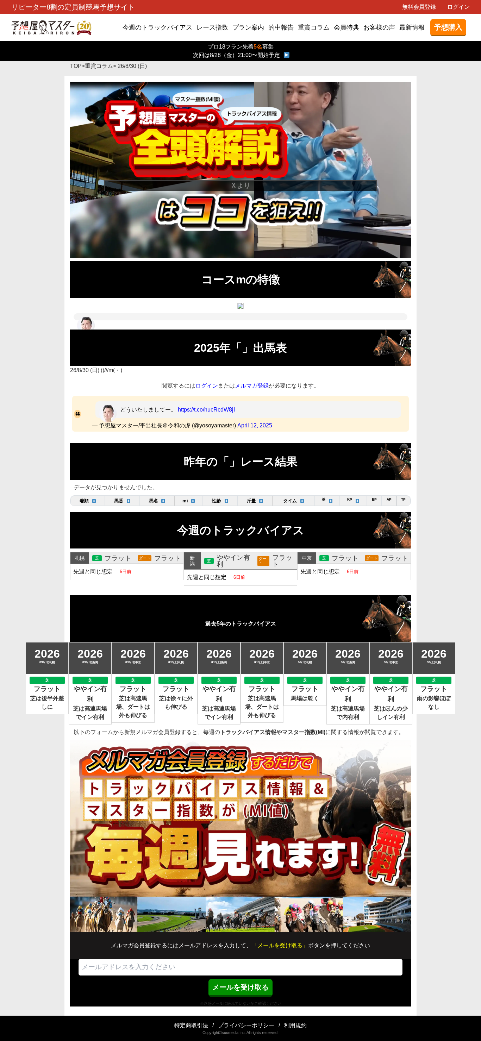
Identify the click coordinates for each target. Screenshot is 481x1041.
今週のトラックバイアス (157, 27)
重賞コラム (314, 27)
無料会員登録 (419, 7)
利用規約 (295, 1025)
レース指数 (212, 27)
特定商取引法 (191, 1025)
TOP (76, 66)
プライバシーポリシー (246, 1025)
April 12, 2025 (254, 425)
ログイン (458, 7)
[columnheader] (87, 501)
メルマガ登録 (252, 386)
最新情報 (412, 27)
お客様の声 (379, 27)
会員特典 (346, 27)
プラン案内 (248, 27)
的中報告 (281, 27)
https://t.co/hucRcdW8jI (206, 410)
